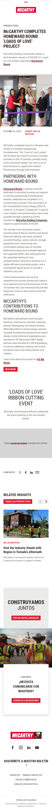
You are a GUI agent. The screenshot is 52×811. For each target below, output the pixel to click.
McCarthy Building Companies (31, 220)
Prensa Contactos (32, 775)
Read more (10, 369)
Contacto (15, 775)
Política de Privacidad (26, 800)
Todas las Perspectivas (17, 501)
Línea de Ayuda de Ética (26, 784)
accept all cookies (19, 443)
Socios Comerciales (25, 779)
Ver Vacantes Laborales (26, 618)
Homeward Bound (12, 189)
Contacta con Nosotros (26, 700)
